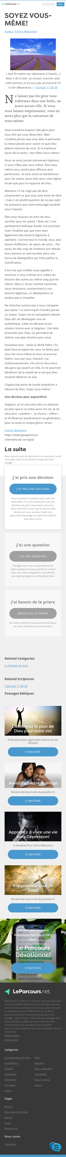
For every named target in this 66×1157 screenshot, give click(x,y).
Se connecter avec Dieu (18, 1057)
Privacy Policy (12, 1035)
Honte (8, 1090)
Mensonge (10, 1079)
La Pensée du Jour (16, 665)
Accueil (9, 1106)
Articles (9, 1117)
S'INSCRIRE (33, 968)
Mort (37, 1057)
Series (8, 1123)
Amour (38, 1085)
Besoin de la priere (33, 613)
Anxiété (9, 1068)
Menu (60, 4)
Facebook (10, 1144)
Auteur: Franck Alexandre (21, 31)
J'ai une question (33, 556)
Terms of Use (11, 1039)
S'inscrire (33, 752)
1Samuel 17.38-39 (46, 87)
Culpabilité (40, 1074)
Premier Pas (11, 1128)
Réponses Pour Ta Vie (16, 1112)
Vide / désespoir (43, 1068)
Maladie (39, 1063)
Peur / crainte (42, 1079)
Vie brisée (10, 1085)
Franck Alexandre (16, 430)
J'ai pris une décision (33, 489)
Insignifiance (12, 1063)
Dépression (11, 1074)
